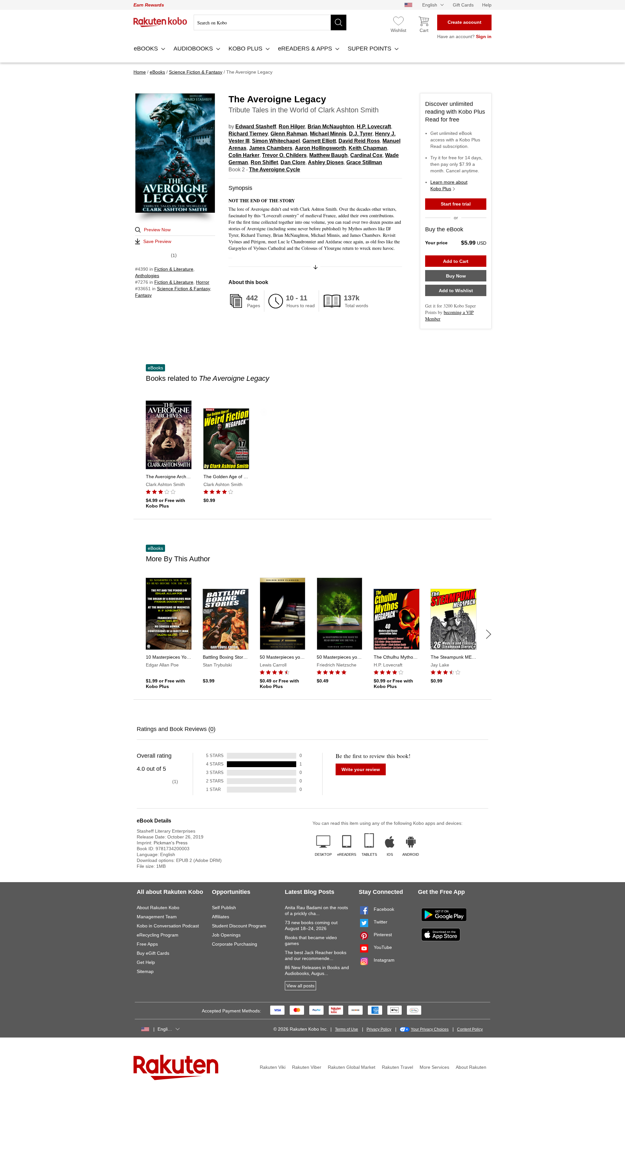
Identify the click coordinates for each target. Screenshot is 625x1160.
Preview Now (157, 229)
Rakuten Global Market (351, 1067)
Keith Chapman (368, 148)
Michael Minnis (328, 133)
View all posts (300, 985)
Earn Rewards (148, 4)
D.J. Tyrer (360, 133)
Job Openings (226, 935)
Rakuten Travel (397, 1067)
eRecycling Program (157, 935)
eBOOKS (147, 48)
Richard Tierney (248, 133)
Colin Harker (244, 155)
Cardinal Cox (366, 155)
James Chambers (270, 148)
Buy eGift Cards (153, 953)
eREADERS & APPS (306, 48)
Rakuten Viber (306, 1067)
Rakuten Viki (272, 1067)
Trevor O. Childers (284, 155)
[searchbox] (270, 22)
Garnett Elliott (319, 141)
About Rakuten (471, 1067)
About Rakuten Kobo (158, 907)
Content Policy (470, 1029)
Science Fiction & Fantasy (183, 288)
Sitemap (145, 971)
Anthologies (147, 275)
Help (487, 4)
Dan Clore (293, 162)
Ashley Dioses (326, 162)
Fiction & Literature (173, 269)
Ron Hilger (292, 126)
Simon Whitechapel (276, 141)
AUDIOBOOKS (194, 48)
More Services (434, 1067)
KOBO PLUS (246, 48)
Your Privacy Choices (430, 1029)
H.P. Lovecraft (374, 126)
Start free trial (456, 204)
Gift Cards (463, 4)
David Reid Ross (359, 141)
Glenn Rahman (289, 133)
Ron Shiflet (264, 162)
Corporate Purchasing (234, 944)
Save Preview (157, 241)
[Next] (489, 634)
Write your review (360, 769)
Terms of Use (346, 1029)
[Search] (338, 22)
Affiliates (220, 916)
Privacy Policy (379, 1029)
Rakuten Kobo (160, 22)
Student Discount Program (239, 925)
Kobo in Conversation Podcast (168, 925)
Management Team (157, 916)
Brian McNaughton (331, 126)
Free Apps (147, 944)
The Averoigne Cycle (274, 169)
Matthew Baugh (328, 155)
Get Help (146, 962)
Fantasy (143, 295)
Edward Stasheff (255, 126)
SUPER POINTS (370, 48)
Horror (202, 282)
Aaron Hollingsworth (320, 148)
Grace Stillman (364, 162)
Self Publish (224, 907)
